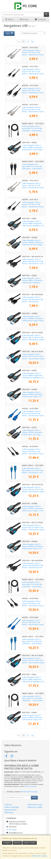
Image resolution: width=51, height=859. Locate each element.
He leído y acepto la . (22, 792)
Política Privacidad (11, 807)
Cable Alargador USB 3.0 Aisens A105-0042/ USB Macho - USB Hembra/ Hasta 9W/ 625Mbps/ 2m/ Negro (33, 604)
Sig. (32, 41)
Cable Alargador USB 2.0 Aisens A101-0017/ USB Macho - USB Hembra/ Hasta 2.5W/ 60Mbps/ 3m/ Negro (33, 205)
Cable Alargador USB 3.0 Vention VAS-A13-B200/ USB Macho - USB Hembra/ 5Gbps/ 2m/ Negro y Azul (33, 528)
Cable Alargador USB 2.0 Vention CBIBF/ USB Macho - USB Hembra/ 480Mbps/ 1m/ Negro (33, 224)
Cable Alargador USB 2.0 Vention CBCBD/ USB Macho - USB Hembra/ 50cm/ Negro (33, 242)
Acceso (25, 19)
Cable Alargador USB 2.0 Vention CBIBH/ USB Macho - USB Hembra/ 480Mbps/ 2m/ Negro (33, 376)
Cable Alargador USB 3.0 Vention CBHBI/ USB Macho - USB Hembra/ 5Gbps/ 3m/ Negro (32, 718)
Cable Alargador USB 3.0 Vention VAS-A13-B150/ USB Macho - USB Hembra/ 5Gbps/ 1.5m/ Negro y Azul (33, 490)
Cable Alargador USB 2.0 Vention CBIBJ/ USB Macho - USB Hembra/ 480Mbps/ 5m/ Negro (33, 680)
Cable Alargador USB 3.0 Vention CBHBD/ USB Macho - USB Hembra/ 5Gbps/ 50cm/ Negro (33, 319)
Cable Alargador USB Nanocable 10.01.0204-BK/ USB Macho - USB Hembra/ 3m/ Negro (32, 167)
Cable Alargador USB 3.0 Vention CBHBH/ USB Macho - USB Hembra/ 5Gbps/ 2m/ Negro (33, 547)
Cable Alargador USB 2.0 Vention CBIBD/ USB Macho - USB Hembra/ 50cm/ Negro (32, 147)
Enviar (34, 797)
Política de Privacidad (30, 786)
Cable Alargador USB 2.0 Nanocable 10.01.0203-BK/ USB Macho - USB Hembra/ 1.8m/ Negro (32, 129)
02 (28, 41)
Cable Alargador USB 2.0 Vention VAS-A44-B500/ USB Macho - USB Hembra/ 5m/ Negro (32, 566)
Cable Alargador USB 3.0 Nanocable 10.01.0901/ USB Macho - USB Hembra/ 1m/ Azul (32, 471)
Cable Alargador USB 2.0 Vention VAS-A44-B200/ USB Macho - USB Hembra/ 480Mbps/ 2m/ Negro (32, 300)
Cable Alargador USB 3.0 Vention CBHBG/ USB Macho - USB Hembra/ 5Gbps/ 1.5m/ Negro (33, 509)
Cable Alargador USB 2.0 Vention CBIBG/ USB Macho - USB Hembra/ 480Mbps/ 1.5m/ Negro (32, 281)
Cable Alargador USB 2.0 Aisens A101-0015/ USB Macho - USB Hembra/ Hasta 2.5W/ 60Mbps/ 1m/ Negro (33, 72)
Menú (10, 19)
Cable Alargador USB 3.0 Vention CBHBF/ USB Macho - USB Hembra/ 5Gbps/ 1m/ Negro (33, 395)
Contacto (41, 19)
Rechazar (17, 843)
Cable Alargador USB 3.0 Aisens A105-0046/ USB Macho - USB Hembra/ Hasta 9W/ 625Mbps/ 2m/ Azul (33, 623)
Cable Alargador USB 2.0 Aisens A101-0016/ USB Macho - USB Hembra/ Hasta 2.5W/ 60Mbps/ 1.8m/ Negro (33, 91)
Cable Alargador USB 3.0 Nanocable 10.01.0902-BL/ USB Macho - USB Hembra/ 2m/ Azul (32, 642)
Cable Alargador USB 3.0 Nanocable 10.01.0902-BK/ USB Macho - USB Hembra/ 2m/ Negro (32, 585)
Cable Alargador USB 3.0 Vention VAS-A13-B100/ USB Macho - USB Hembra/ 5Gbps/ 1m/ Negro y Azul (33, 357)
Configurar (7, 843)
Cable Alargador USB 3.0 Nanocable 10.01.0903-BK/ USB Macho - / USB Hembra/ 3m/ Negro (32, 699)
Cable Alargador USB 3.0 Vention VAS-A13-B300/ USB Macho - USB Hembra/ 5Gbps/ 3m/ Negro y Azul (33, 661)
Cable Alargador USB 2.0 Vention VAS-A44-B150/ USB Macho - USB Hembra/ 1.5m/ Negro (33, 262)
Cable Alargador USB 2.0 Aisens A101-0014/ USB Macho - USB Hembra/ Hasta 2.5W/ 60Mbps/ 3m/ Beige (33, 186)
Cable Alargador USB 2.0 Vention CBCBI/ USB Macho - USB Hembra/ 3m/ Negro (32, 432)
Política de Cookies (39, 856)
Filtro (8, 33)
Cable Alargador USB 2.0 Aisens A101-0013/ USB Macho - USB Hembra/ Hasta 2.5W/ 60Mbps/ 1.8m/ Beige (33, 110)
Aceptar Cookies (29, 843)
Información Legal (34, 804)
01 (23, 41)
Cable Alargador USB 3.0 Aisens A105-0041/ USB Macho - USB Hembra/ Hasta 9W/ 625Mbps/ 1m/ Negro (33, 452)
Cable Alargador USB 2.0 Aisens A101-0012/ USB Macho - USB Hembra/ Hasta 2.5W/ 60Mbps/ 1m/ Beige (33, 53)
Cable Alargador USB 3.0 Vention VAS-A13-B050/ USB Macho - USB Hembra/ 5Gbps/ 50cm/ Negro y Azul (33, 338)
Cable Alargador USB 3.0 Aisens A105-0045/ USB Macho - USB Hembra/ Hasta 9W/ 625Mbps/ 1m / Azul (33, 414)
